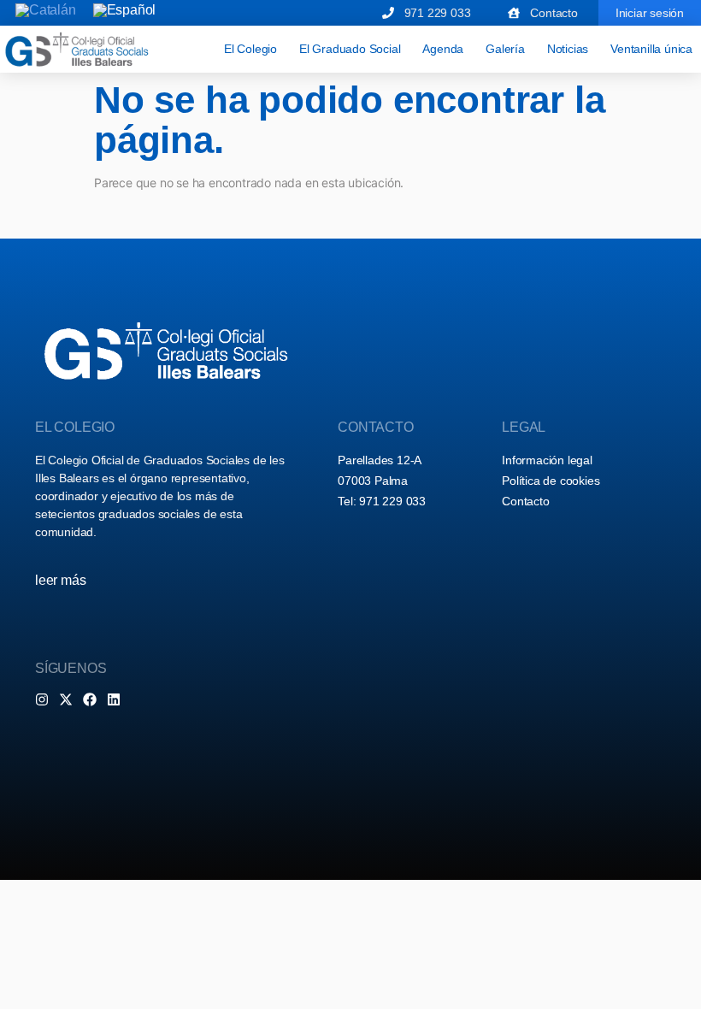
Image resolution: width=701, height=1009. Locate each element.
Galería (505, 49)
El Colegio (250, 49)
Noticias (567, 49)
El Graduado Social (349, 49)
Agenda (442, 49)
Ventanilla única (651, 49)
